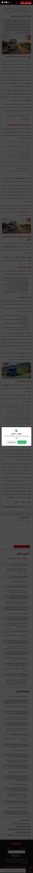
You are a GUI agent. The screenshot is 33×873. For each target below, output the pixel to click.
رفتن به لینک (22, 442)
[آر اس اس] (8, 2)
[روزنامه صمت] (26, 3)
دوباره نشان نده (11, 442)
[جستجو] (11, 2)
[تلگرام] (3, 2)
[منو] (17, 2)
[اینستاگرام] (6, 2)
